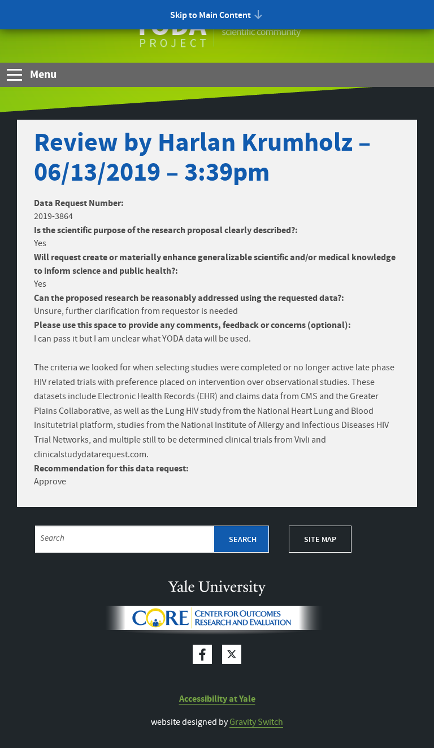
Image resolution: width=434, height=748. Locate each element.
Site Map (320, 540)
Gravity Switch (256, 722)
